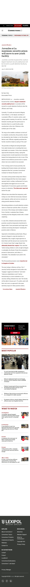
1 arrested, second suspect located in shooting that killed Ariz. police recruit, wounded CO (10, 416)
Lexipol (12, 576)
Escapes (4, 436)
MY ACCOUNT (18, 25)
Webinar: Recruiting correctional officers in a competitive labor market (16, 394)
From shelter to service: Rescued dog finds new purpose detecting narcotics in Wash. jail (10, 428)
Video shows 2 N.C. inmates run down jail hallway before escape (10, 450)
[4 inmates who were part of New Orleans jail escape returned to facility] (24, 438)
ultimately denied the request (10, 245)
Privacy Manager (6, 569)
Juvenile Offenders (6, 45)
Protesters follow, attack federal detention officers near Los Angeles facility (16, 400)
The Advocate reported (20, 188)
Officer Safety (5, 457)
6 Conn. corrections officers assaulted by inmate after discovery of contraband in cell (11, 461)
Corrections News (7, 289)
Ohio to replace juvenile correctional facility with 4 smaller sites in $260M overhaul (15, 380)
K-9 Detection (5, 424)
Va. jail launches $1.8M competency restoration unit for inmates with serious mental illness (15, 373)
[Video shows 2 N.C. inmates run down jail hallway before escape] (24, 449)
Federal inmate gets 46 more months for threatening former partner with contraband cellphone (15, 388)
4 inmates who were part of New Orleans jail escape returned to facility (9, 439)
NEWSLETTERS (9, 25)
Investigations (5, 412)
